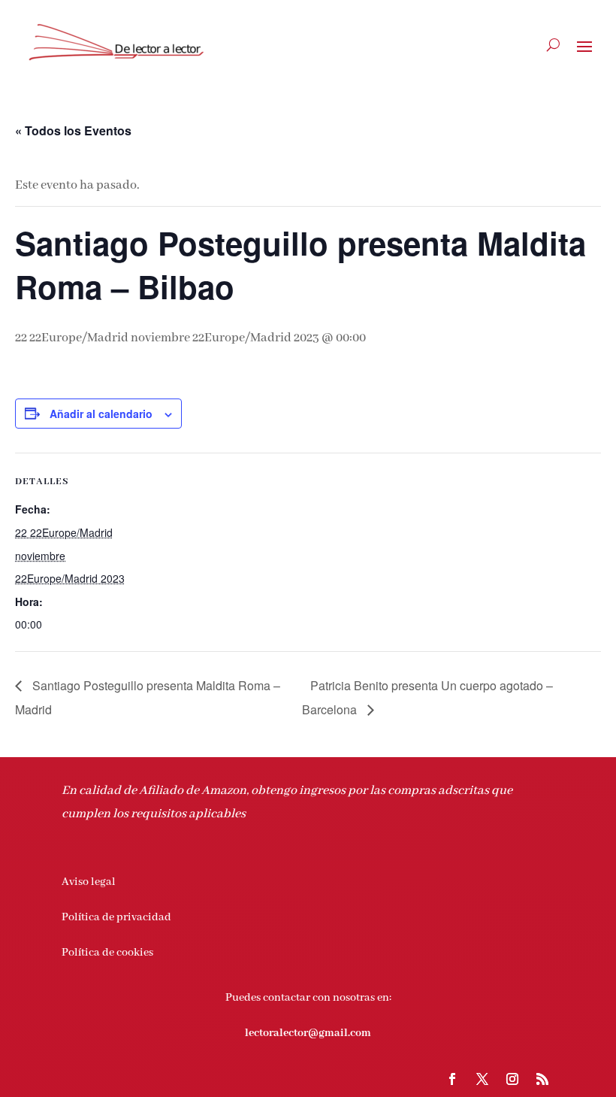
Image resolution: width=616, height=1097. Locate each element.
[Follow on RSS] (542, 1079)
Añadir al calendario (101, 413)
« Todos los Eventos (73, 130)
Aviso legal (89, 882)
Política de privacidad (116, 917)
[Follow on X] (482, 1079)
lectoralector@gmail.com (308, 1033)
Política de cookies (107, 952)
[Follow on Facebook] (452, 1079)
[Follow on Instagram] (512, 1079)
